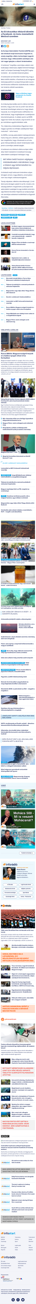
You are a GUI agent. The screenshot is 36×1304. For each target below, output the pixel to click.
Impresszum (4, 1291)
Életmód (31, 1241)
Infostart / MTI (6, 41)
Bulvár (2, 1245)
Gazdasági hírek (5, 1267)
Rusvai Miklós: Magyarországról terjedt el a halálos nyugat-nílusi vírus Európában (17, 356)
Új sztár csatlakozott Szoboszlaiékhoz (15, 463)
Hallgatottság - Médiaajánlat (21, 1290)
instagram (13, 214)
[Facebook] (18, 1299)
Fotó (30, 1245)
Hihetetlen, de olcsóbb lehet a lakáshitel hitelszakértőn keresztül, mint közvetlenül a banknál (16, 732)
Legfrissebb (18, 1245)
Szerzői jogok (11, 1293)
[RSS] (13, 1299)
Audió (16, 1247)
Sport (16, 1241)
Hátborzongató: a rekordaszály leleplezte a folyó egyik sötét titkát (27, 697)
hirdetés (22, 214)
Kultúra (17, 1239)
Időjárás (31, 1249)
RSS (17, 1293)
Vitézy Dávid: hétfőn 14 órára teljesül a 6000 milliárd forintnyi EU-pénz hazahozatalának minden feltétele (18, 401)
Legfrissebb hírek (22, 1261)
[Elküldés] (8, 46)
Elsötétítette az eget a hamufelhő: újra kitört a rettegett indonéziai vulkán (15, 765)
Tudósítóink (32, 1237)
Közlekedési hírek (5, 1263)
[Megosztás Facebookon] (2, 46)
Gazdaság (3, 1241)
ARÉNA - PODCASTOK (7, 1)
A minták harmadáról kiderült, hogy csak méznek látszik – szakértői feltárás (16, 584)
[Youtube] (23, 1299)
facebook (5, 214)
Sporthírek (20, 1265)
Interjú (30, 1239)
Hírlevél (30, 1247)
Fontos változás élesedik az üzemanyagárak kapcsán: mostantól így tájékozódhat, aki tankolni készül (17, 1046)
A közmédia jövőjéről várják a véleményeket (16, 619)
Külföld (11, 208)
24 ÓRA (15, 275)
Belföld (3, 1237)
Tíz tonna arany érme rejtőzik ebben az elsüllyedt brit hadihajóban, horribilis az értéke (16, 607)
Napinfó (3, 1249)
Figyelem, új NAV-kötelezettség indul (14, 677)
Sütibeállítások (23, 1293)
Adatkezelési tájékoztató (16, 1291)
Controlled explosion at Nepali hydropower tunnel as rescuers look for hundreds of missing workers (17, 1147)
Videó (16, 1249)
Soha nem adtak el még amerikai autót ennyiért (17, 658)
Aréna (19, 1267)
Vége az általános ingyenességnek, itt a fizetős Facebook (24, 95)
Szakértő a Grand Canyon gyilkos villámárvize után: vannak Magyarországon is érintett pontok (15, 539)
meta (15, 217)
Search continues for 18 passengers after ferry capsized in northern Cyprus (18, 1219)
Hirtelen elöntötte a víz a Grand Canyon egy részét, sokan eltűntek (27, 626)
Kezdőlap (4, 208)
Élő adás (10, 884)
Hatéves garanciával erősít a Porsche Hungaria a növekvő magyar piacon (16, 1009)
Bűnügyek (3, 1247)
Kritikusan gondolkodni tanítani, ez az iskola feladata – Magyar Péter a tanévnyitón (14, 561)
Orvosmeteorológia (6, 1265)
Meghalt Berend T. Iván (9, 452)
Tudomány (17, 1237)
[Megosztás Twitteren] (5, 46)
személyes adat (6, 217)
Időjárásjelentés (22, 1263)
